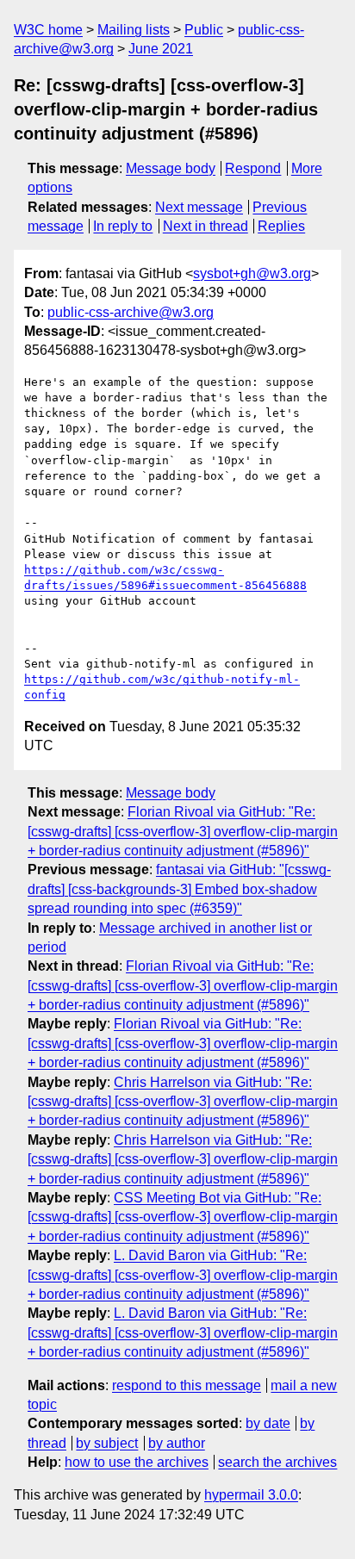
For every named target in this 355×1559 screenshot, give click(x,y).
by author (176, 1443)
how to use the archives (137, 1462)
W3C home (48, 29)
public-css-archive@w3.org (130, 312)
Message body (170, 168)
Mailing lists (133, 29)
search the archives (277, 1462)
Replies (281, 226)
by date (268, 1423)
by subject (107, 1443)
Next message (199, 207)
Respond (253, 168)
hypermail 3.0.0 (251, 1495)
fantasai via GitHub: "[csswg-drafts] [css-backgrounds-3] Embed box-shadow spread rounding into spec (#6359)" (179, 889)
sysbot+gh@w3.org (252, 273)
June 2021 (160, 48)
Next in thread (205, 226)
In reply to (123, 226)
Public (203, 29)
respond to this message (186, 1385)
